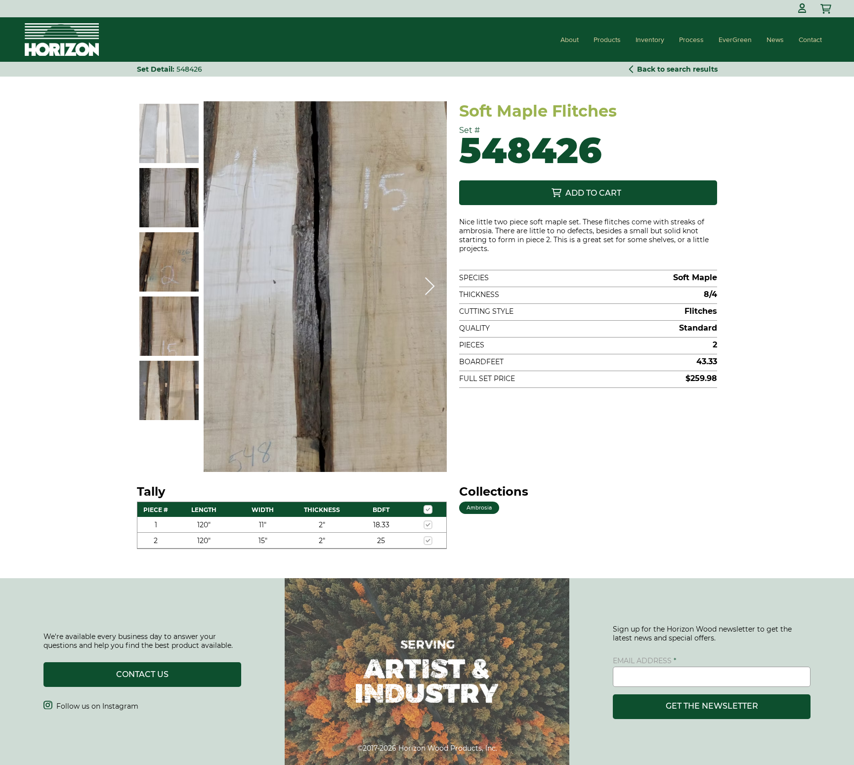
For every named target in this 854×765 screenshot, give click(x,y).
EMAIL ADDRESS (642, 660)
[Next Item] (429, 287)
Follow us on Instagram (90, 706)
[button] (802, 8)
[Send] (827, 8)
